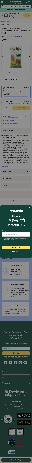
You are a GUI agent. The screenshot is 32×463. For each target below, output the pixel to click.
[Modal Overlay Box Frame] (16, 231)
